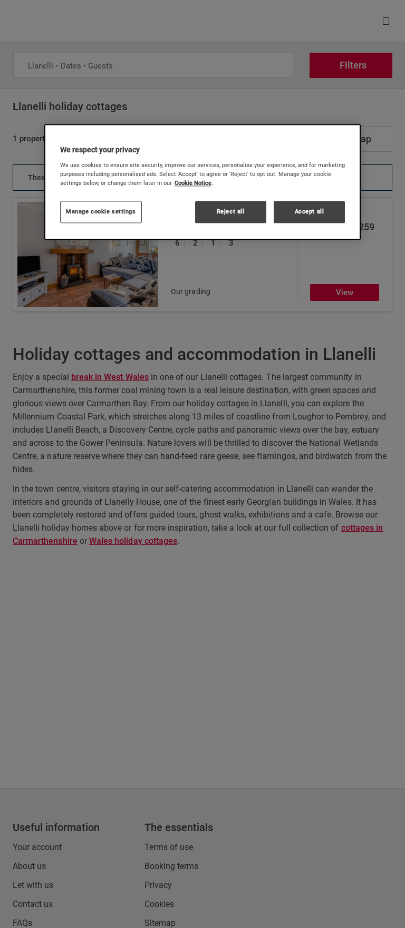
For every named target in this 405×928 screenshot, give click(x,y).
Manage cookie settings (101, 211)
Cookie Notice (193, 183)
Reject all (231, 211)
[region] (202, 182)
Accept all (309, 211)
